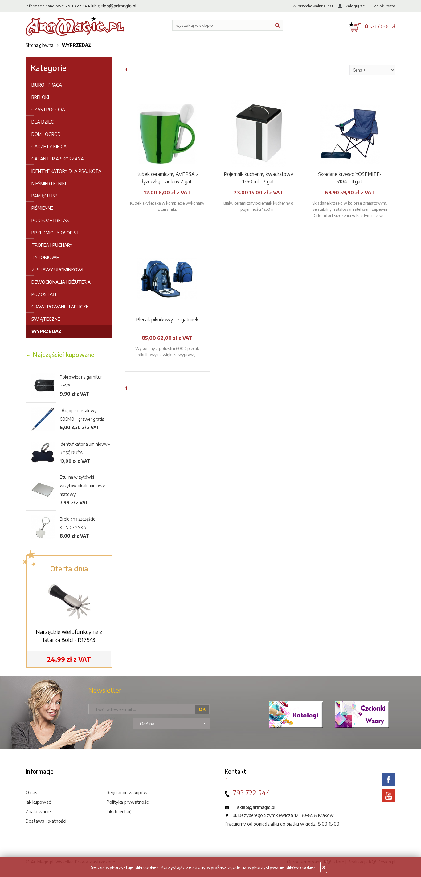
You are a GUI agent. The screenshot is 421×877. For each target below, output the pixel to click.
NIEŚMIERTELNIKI (48, 183)
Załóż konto (384, 5)
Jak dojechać (119, 811)
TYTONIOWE (45, 257)
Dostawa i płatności (46, 821)
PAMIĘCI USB (44, 195)
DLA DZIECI (43, 121)
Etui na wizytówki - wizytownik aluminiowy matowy (82, 485)
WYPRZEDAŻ (46, 331)
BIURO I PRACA (46, 84)
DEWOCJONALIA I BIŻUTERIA (61, 282)
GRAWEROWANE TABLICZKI (60, 306)
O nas (31, 792)
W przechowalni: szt (312, 5)
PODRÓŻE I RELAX (50, 220)
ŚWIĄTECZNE (45, 319)
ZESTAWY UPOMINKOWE (58, 269)
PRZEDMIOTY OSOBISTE (56, 232)
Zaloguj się (355, 5)
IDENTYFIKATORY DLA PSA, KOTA (66, 171)
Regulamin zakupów (127, 792)
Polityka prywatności (128, 802)
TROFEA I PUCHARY (51, 245)
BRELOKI (40, 97)
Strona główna (39, 45)
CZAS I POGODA (48, 109)
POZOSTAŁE (44, 294)
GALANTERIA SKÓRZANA (57, 158)
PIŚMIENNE (42, 208)
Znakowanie (38, 811)
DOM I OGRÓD (46, 134)
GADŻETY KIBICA (49, 146)
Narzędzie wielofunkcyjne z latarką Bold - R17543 (69, 635)
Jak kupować (38, 802)
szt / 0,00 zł (380, 26)
